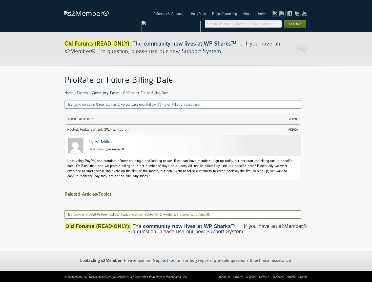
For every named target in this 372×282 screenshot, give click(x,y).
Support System (201, 51)
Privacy (238, 276)
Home (69, 93)
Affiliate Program (297, 276)
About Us (224, 276)
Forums (82, 93)
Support (251, 276)
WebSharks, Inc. (177, 276)
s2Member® (75, 276)
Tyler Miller (171, 104)
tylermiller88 (115, 149)
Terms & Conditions (271, 276)
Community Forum (106, 93)
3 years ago (190, 104)
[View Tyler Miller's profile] (159, 104)
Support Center (167, 260)
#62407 (292, 129)
